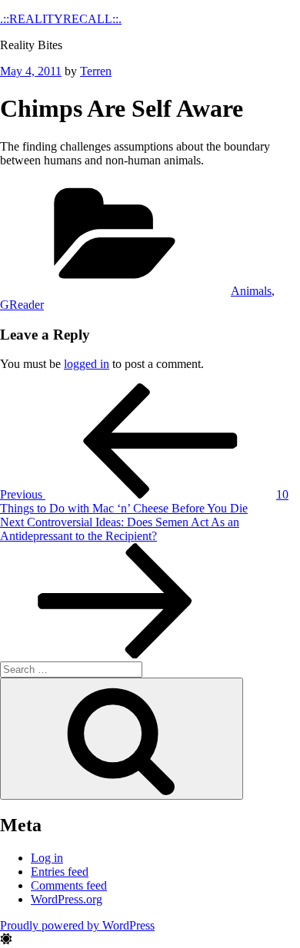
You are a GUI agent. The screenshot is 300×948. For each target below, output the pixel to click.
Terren (96, 71)
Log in (47, 857)
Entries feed (59, 871)
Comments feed (69, 885)
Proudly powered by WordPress (77, 925)
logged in (86, 363)
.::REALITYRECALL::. (61, 18)
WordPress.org (66, 899)
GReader (22, 304)
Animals (251, 290)
